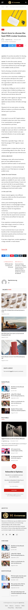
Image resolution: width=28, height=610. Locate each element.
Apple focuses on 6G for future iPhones (13, 438)
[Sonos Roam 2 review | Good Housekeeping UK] (14, 347)
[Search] (26, 2)
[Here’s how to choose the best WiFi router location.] (14, 18)
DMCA (23, 605)
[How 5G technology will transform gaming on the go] (5, 593)
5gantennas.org (9, 39)
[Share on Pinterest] (19, 45)
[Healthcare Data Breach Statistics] (5, 388)
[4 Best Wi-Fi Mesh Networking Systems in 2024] (14, 300)
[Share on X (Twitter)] (12, 45)
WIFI (3, 29)
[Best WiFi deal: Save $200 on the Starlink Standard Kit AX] (14, 324)
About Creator (19, 607)
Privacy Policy (13, 495)
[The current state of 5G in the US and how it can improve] (5, 585)
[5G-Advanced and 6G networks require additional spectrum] (5, 458)
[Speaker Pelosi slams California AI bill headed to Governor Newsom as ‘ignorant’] (5, 410)
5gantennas (21, 602)
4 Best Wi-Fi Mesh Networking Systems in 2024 (17, 395)
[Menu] (2, 2)
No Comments (6, 41)
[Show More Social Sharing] (25, 45)
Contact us (17, 605)
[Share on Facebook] (5, 45)
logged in (12, 371)
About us (11, 605)
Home (6, 605)
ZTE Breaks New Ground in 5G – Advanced (9, 265)
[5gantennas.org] (14, 2)
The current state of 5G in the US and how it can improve (18, 585)
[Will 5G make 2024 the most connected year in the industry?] (5, 577)
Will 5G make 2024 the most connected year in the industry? (18, 577)
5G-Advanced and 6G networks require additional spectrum (17, 458)
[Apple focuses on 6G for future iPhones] (14, 429)
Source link (4, 249)
